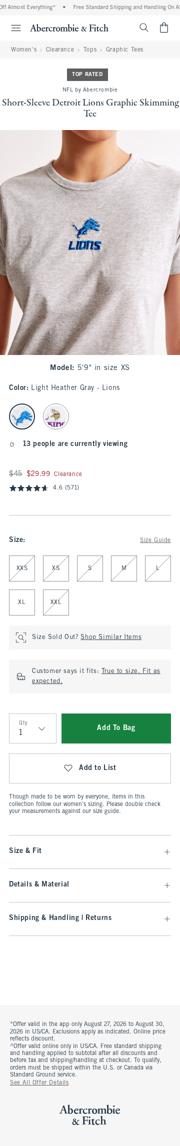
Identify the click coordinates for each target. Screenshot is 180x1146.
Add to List (97, 768)
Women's (23, 50)
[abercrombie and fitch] (69, 27)
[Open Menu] (12, 28)
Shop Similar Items (111, 637)
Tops (90, 50)
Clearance (60, 50)
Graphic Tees (125, 50)
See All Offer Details (39, 1083)
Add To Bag (116, 728)
